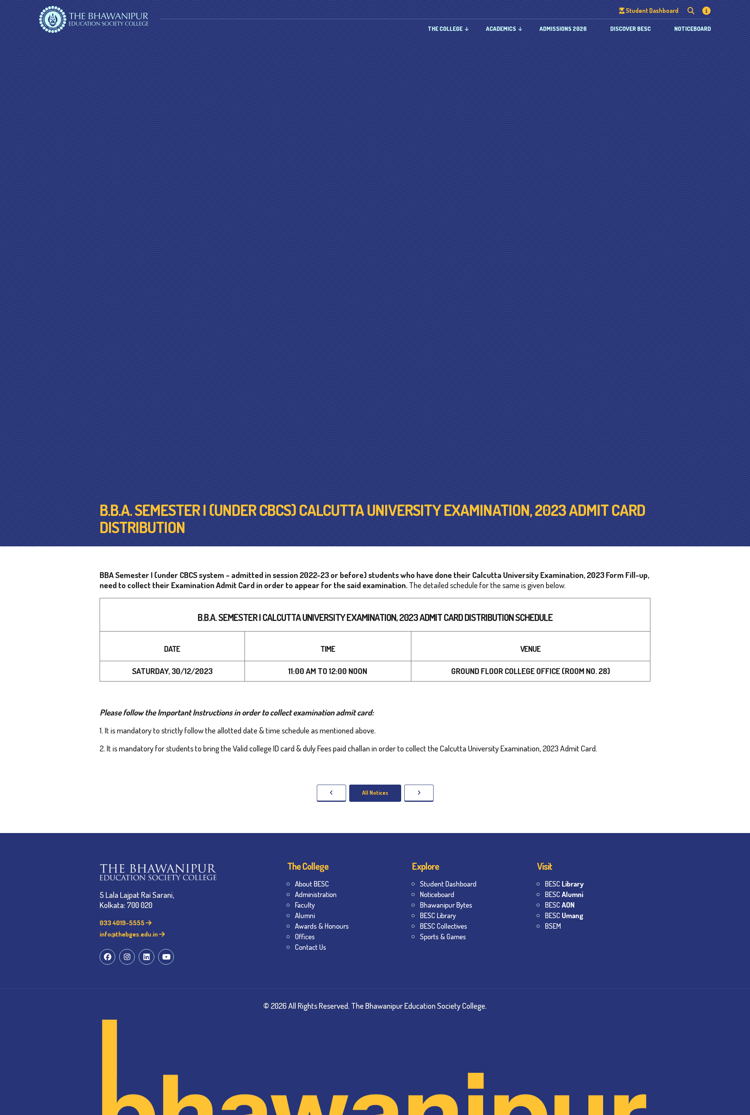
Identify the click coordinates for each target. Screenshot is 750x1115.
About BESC (312, 883)
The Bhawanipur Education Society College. (419, 1005)
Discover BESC (630, 28)
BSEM (553, 925)
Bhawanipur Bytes (446, 904)
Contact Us (310, 946)
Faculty (305, 904)
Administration (316, 894)
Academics (501, 28)
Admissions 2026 (563, 28)
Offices (305, 936)
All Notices (375, 792)
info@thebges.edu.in (129, 934)
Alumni (305, 915)
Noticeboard (692, 28)
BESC (564, 883)
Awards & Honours (322, 925)
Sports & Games (443, 936)
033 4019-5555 (123, 923)
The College (445, 28)
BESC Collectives (443, 925)
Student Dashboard (448, 883)
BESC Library (438, 915)
